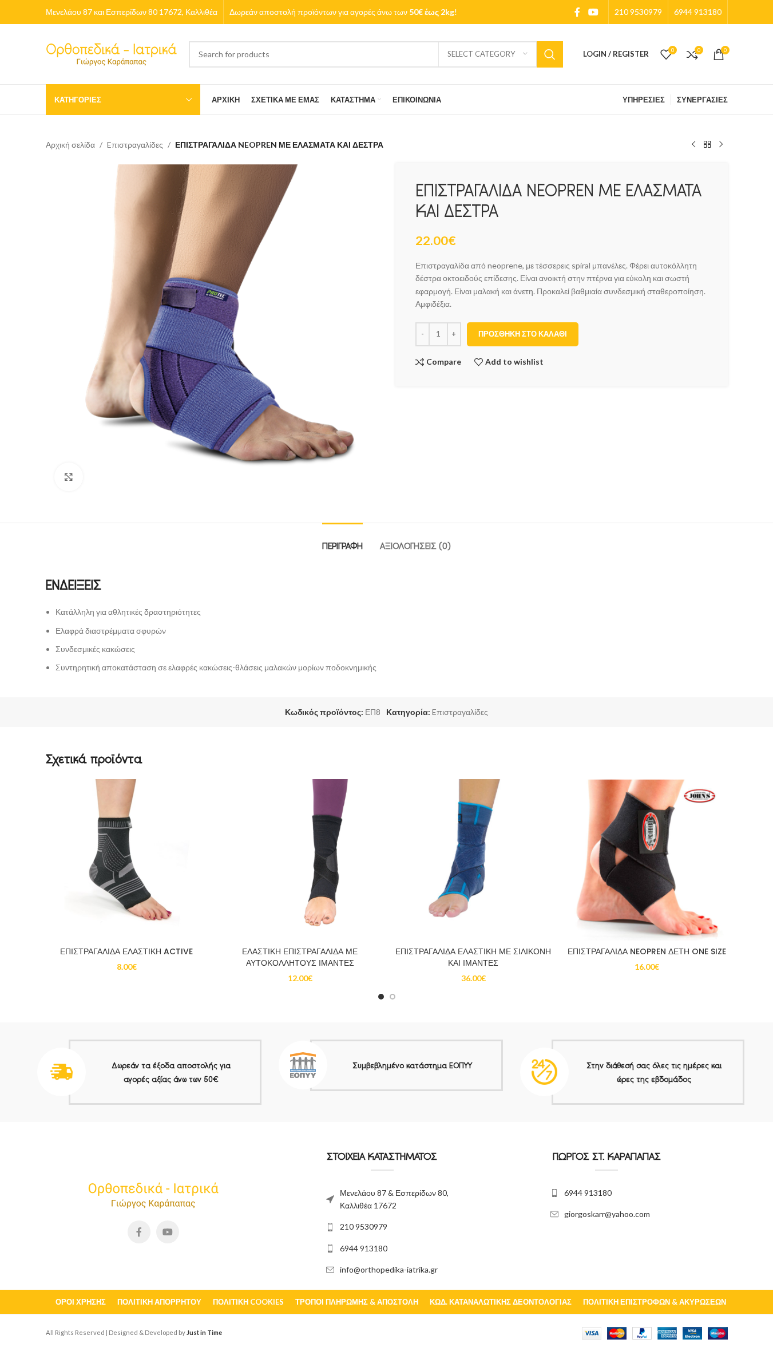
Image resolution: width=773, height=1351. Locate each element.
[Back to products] (707, 145)
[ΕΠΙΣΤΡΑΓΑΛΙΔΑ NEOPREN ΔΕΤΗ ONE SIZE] (647, 860)
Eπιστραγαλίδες (135, 144)
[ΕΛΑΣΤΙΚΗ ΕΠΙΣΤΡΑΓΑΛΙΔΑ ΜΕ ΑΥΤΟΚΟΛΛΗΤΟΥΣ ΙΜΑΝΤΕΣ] (300, 860)
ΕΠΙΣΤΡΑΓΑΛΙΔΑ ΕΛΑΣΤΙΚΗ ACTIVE (126, 951)
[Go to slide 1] (381, 997)
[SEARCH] (550, 54)
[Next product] (721, 145)
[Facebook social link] (577, 12)
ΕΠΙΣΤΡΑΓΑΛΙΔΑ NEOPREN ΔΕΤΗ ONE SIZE (647, 951)
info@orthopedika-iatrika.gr (389, 1269)
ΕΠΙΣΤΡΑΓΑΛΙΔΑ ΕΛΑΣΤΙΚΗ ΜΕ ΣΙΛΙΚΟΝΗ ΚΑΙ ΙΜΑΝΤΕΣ (473, 957)
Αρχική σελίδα (70, 144)
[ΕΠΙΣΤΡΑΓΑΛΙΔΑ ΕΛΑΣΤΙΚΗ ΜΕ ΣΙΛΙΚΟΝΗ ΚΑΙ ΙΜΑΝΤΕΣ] (473, 860)
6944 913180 (363, 1248)
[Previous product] (693, 145)
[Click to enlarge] (68, 477)
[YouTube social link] (593, 12)
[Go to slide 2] (392, 997)
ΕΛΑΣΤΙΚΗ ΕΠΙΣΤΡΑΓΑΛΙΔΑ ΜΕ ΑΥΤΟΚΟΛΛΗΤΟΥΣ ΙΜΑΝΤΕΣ (300, 957)
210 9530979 (363, 1226)
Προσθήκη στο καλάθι (522, 333)
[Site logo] (111, 53)
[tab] (342, 540)
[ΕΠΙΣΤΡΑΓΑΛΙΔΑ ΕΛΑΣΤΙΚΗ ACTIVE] (127, 860)
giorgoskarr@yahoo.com (607, 1214)
